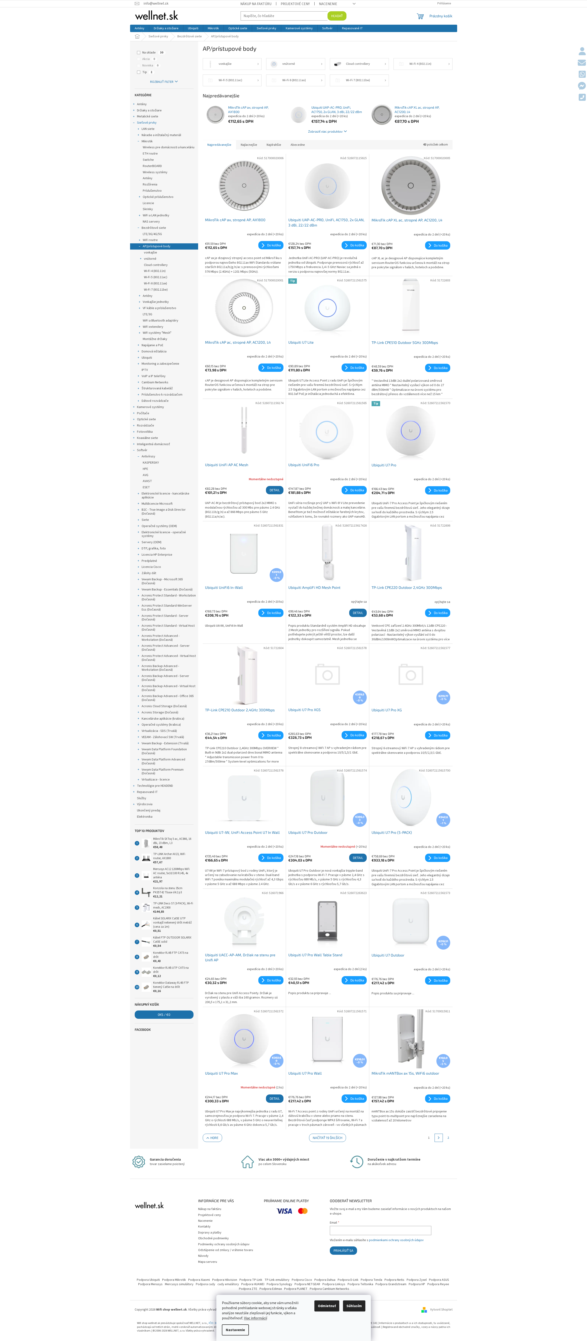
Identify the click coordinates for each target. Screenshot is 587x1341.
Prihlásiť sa (343, 1250)
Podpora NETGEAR (307, 1284)
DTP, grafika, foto (154, 548)
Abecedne (298, 145)
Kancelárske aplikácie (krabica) (163, 718)
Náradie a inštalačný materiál (161, 135)
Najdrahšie (274, 145)
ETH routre (150, 153)
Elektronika (144, 816)
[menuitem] (139, 28)
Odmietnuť (327, 1305)
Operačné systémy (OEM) (159, 526)
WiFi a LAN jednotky (156, 215)
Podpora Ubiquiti (148, 1280)
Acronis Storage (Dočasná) (160, 712)
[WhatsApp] (582, 74)
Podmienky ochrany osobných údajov (224, 1244)
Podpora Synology (279, 1284)
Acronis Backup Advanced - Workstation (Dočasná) (160, 668)
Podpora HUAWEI (252, 1284)
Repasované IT (147, 792)
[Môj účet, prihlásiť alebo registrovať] (582, 51)
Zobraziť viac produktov (325, 131)
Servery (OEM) (151, 542)
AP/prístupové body (156, 246)
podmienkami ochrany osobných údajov (396, 1240)
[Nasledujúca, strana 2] (439, 1138)
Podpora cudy (205, 1284)
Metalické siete (147, 116)
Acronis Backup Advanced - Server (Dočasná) (165, 678)
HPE (145, 469)
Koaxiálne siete (147, 438)
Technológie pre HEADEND (155, 786)
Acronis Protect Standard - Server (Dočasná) (165, 618)
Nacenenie (328, 3)
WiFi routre (150, 240)
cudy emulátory (228, 1284)
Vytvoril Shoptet (441, 1309)
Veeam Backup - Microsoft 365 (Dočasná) (162, 581)
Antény (142, 104)
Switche (148, 160)
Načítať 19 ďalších (327, 1138)
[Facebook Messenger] (582, 86)
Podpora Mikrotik (174, 1280)
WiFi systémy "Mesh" (157, 333)
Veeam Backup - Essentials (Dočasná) (167, 589)
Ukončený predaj (148, 810)
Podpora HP (417, 1284)
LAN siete (148, 129)
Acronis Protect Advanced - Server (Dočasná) (166, 648)
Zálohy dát (149, 573)
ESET (146, 487)
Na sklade (152, 52)
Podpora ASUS (439, 1280)
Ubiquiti (147, 357)
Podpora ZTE (248, 1289)
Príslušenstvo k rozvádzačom (162, 394)
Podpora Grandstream (390, 1284)
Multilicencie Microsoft (157, 503)
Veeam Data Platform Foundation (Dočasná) (164, 751)
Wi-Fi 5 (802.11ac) (155, 277)
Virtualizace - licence (156, 779)
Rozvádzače (145, 425)
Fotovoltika (145, 431)
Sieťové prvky (147, 122)
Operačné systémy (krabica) (161, 724)
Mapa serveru (207, 1262)
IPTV (145, 370)
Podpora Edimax (270, 1289)
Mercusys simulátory (179, 1284)
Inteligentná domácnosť (153, 444)
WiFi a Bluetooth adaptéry (160, 320)
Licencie (148, 203)
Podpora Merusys (150, 1284)
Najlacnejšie (249, 145)
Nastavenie (235, 1329)
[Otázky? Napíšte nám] (582, 63)
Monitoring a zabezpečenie (160, 363)
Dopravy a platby (209, 1232)
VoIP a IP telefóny (154, 376)
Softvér (142, 450)
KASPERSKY (151, 462)
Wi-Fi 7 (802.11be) (156, 289)
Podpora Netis (394, 1280)
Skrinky (148, 209)
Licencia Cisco (151, 567)
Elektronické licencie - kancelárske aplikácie (165, 495)
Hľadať (337, 16)
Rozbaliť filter (161, 82)
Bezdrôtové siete (154, 228)
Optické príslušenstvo (158, 197)
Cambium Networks (155, 382)
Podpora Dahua (324, 1280)
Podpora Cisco (302, 1280)
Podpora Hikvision (224, 1280)
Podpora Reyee (438, 1284)
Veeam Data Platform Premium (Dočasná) (163, 771)
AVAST (147, 481)
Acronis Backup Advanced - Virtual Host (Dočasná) (168, 688)
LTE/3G (147, 314)
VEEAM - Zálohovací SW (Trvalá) (163, 737)
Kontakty (204, 1226)
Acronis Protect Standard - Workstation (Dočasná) (169, 597)
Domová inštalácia (154, 351)
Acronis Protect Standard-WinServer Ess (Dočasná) (167, 607)
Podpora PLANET (295, 1289)
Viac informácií (255, 1318)
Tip (147, 72)
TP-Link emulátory (277, 1280)
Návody (203, 1256)
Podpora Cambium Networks (329, 1289)
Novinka (150, 65)
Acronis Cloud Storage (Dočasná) (164, 706)
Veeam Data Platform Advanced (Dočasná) (163, 761)
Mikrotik (147, 141)
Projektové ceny (295, 3)
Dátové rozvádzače (155, 401)
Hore (214, 1138)
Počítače (143, 413)
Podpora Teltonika (360, 1284)
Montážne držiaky (155, 339)
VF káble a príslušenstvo (159, 308)
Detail (275, 490)
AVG (145, 475)
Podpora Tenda (371, 1280)
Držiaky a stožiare (149, 110)
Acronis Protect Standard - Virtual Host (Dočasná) (168, 627)
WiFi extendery (153, 327)
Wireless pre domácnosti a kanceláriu (168, 147)
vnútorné (150, 258)
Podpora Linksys (333, 1284)
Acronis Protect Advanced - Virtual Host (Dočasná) (169, 658)
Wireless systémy (155, 172)
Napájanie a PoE (152, 345)
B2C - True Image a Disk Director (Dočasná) (164, 511)
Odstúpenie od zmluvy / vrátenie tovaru (225, 1250)
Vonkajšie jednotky (156, 302)
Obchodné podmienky (213, 1238)
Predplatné (149, 561)
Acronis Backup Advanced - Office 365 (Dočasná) (168, 698)
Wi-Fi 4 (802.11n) (155, 271)
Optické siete (146, 419)
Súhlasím (354, 1305)
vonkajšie (150, 252)
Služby (141, 798)
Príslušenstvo (152, 190)
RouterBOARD (152, 166)
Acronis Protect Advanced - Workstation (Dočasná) (160, 638)
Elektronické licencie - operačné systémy (164, 534)
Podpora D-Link (348, 1280)
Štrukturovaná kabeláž (157, 388)
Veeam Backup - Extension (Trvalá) (165, 743)
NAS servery (151, 221)
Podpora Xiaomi (199, 1280)
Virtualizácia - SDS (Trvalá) (159, 731)
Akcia (148, 59)
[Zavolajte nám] (582, 97)
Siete (145, 520)
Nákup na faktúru (255, 3)
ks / (164, 1014)
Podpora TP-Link (250, 1280)
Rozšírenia (150, 184)
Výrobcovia (144, 804)
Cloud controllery (156, 265)
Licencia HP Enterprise (157, 554)
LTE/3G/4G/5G (152, 234)
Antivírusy (148, 456)
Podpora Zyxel (417, 1280)
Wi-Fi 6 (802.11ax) (155, 283)
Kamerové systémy (150, 407)
